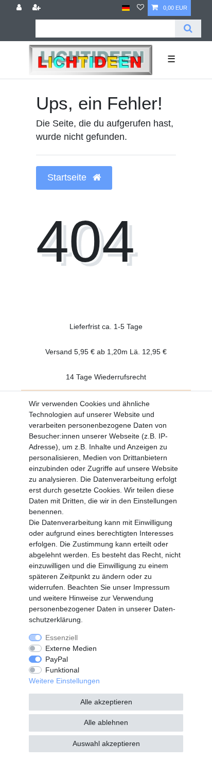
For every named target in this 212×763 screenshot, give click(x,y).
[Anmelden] (20, 8)
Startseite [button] (68, 177)
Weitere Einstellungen (64, 681)
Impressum (151, 587)
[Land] (125, 8)
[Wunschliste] (140, 8)
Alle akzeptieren (106, 702)
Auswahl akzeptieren (106, 743)
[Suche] (188, 29)
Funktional (62, 670)
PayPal (56, 659)
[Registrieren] (37, 8)
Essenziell (61, 637)
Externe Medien (71, 648)
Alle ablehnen (106, 722)
